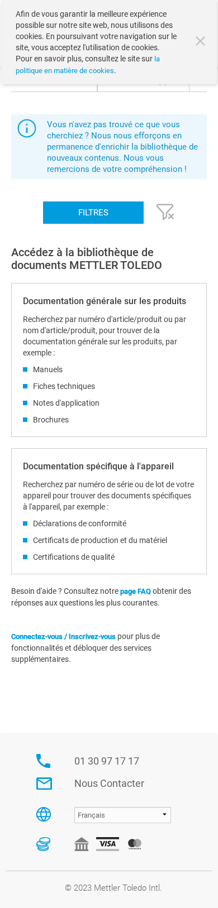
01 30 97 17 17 (106, 761)
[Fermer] (202, 42)
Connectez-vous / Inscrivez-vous (63, 636)
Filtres (93, 213)
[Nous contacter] (44, 783)
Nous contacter (109, 783)
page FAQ (136, 591)
